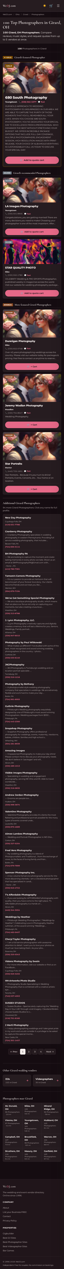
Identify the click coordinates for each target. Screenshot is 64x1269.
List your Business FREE (15, 1212)
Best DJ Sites (9, 1238)
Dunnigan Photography (20, 341)
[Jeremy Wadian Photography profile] (32, 388)
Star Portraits (13, 463)
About (6, 1207)
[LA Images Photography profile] (32, 190)
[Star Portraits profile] (32, 446)
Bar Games (8, 1250)
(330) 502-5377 (28, 102)
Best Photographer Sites (15, 1242)
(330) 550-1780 (15, 275)
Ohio (18, 14)
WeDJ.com (7, 14)
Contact (7, 1216)
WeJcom (9, 5)
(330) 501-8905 (15, 214)
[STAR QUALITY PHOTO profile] (32, 251)
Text (41, 102)
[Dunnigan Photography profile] (32, 324)
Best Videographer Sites (15, 1246)
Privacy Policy (10, 1220)
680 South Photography (26, 97)
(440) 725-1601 (15, 471)
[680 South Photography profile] (32, 77)
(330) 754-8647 (15, 413)
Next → (50, 1051)
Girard (25, 14)
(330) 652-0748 (15, 349)
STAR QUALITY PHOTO (20, 267)
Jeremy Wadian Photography (24, 405)
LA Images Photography (21, 206)
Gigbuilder (8, 1233)
